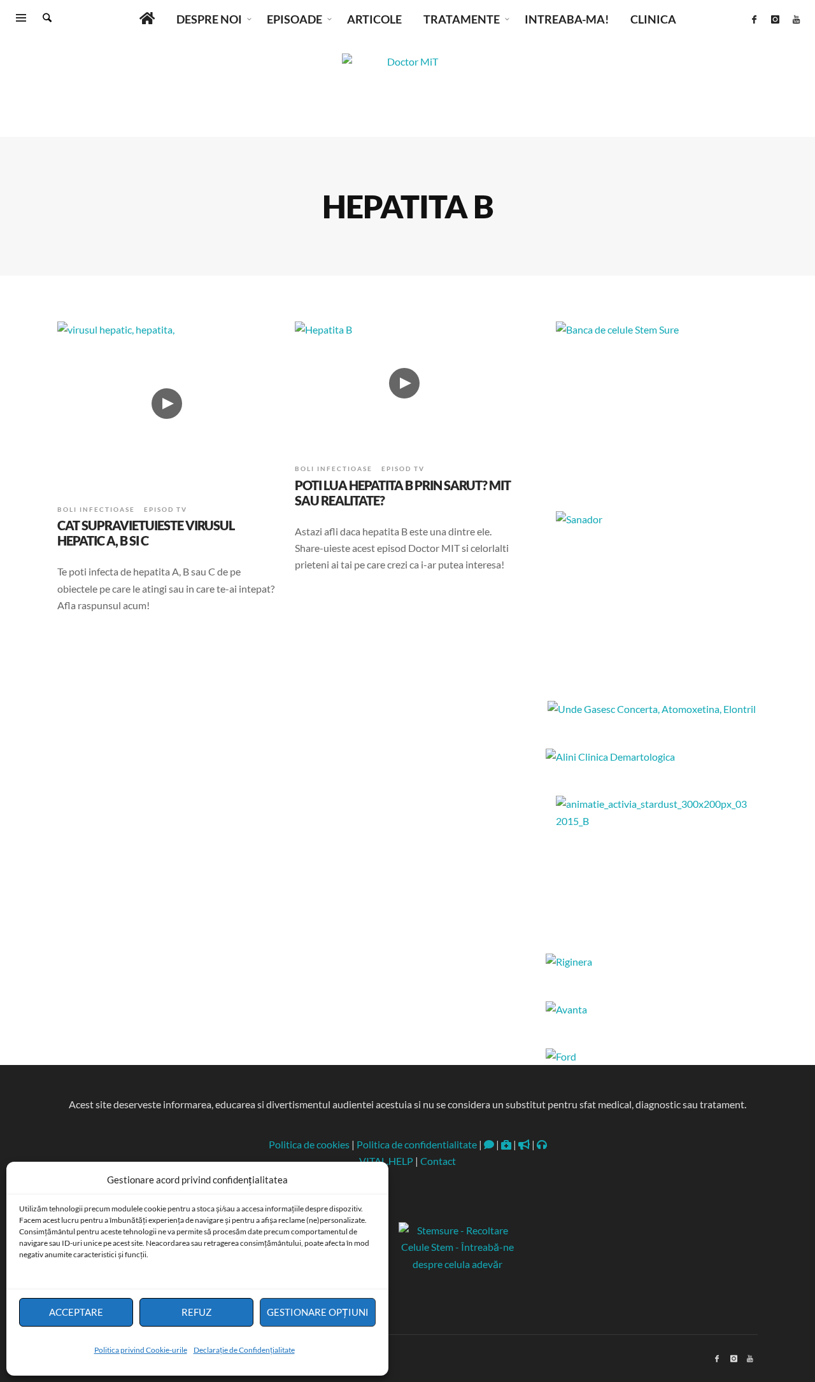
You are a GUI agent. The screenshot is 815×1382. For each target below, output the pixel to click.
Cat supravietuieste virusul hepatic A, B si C (145, 533)
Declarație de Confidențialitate (244, 1350)
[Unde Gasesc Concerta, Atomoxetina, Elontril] (652, 709)
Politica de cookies (309, 1144)
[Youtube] (795, 19)
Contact (438, 1161)
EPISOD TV (165, 509)
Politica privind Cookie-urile (140, 1350)
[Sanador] (652, 590)
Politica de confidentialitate (417, 1144)
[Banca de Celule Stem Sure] (652, 401)
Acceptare (76, 1312)
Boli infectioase (96, 509)
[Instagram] (774, 19)
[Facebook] (753, 19)
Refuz (196, 1312)
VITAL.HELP (386, 1161)
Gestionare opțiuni (318, 1312)
